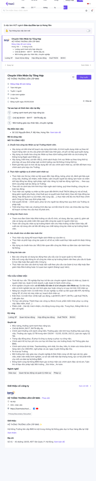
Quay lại (10, 65)
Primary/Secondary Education (19, 414)
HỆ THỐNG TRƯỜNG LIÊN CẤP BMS (26, 41)
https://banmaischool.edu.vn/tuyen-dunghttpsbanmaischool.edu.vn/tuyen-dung (20, 408)
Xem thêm (85, 65)
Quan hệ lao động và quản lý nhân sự (35, 373)
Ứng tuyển (84, 77)
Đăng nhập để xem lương (21, 44)
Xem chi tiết (83, 386)
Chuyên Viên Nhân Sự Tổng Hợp (26, 39)
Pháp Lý (57, 373)
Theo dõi (45, 398)
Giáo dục (12, 373)
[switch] (88, 31)
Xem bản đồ (55, 132)
